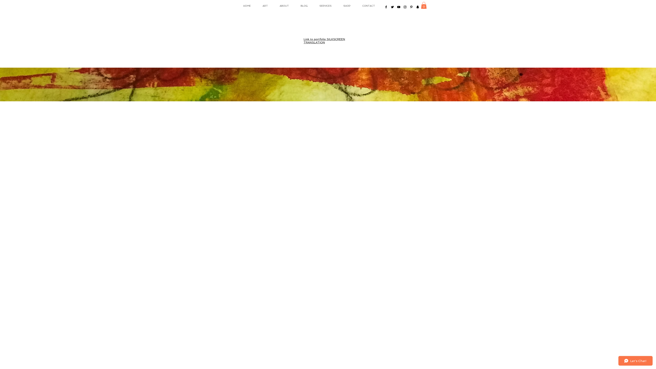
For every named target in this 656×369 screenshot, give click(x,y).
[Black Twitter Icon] (392, 7)
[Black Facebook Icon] (386, 7)
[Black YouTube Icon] (399, 7)
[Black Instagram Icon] (405, 7)
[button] (424, 5)
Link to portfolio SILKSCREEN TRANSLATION (324, 41)
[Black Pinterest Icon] (411, 7)
